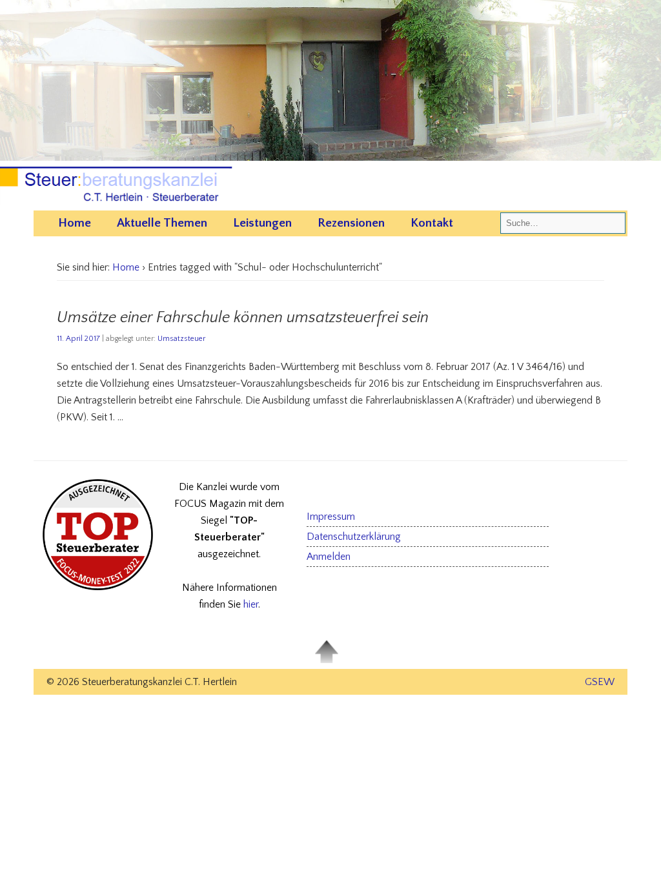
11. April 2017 (78, 338)
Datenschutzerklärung (354, 536)
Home (74, 223)
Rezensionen (351, 223)
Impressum (331, 516)
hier (250, 604)
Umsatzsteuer (181, 338)
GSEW (600, 682)
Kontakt (432, 223)
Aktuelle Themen (162, 223)
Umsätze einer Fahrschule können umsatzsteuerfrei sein (243, 317)
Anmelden (329, 556)
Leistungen (262, 223)
